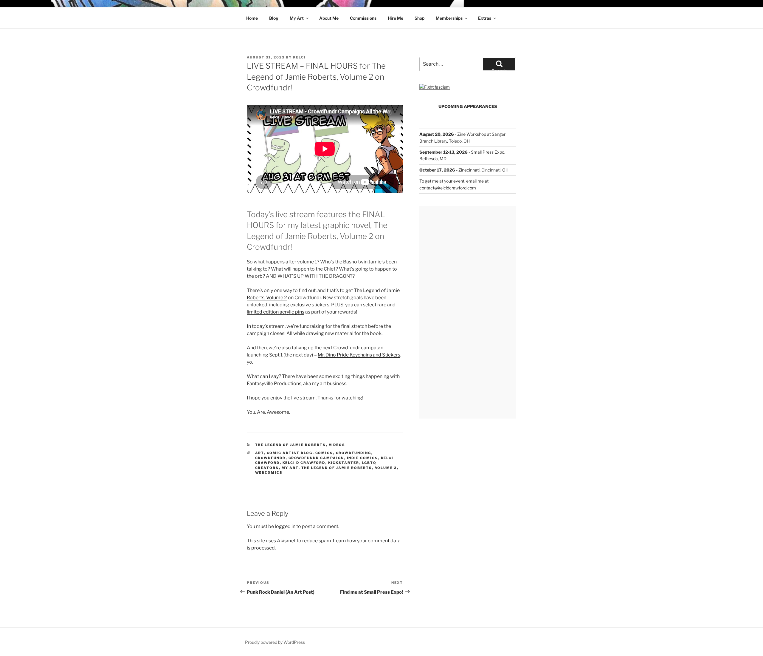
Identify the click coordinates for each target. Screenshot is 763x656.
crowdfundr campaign (316, 458)
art (259, 453)
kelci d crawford (304, 463)
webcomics (269, 472)
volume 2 (386, 468)
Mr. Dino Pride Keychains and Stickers (359, 355)
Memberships (449, 18)
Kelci (299, 57)
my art (290, 468)
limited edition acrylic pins (275, 312)
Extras (484, 18)
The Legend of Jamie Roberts (290, 445)
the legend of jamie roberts (336, 468)
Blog (273, 18)
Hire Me (395, 18)
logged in (285, 526)
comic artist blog (290, 453)
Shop (419, 18)
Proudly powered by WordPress (275, 642)
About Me (329, 18)
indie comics (362, 458)
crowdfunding (353, 453)
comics (324, 453)
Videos (337, 445)
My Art (297, 18)
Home (252, 18)
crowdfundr (270, 458)
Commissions (363, 18)
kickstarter (343, 463)
